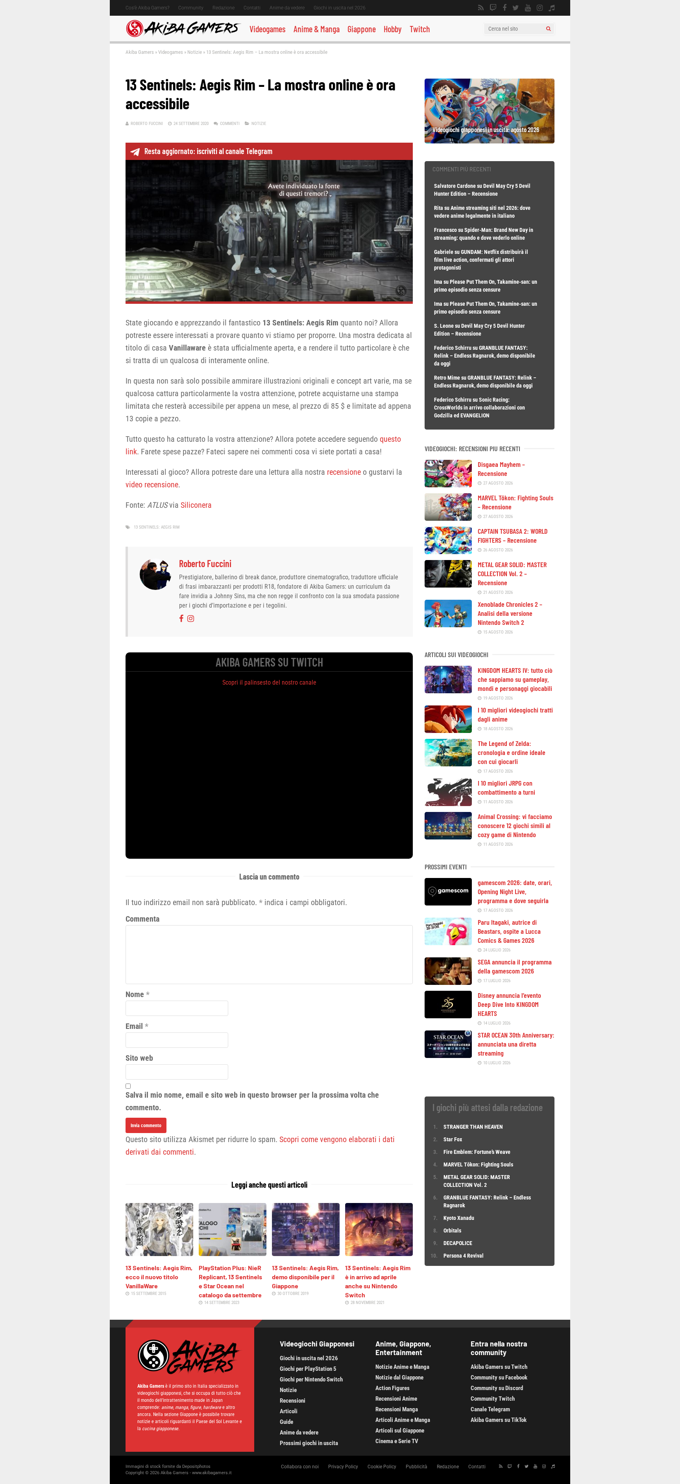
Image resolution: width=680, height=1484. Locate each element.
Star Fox (452, 1139)
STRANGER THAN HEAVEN (473, 1127)
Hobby (393, 29)
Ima (438, 282)
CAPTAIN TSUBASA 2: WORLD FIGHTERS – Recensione (513, 535)
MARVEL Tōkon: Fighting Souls (478, 1164)
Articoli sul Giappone (399, 1430)
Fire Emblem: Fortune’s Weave (476, 1152)
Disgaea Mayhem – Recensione (501, 469)
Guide (286, 1421)
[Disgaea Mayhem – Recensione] (448, 484)
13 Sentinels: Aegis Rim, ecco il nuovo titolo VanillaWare (159, 1276)
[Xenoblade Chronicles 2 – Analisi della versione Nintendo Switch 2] (448, 624)
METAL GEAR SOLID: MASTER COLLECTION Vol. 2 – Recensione (512, 573)
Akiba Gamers (140, 52)
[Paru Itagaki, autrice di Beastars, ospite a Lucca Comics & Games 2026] (448, 942)
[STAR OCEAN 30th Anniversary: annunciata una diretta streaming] (448, 1055)
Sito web (139, 1058)
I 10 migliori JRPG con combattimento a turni (506, 787)
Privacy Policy (343, 1466)
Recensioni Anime (396, 1398)
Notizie (194, 52)
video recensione (152, 484)
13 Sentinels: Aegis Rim (156, 527)
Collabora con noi (300, 1466)
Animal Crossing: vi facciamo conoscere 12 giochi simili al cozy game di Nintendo (515, 825)
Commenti (230, 123)
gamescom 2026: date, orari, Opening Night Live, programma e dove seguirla (515, 891)
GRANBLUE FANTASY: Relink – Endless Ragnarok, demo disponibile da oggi (484, 356)
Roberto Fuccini (147, 123)
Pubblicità (416, 1466)
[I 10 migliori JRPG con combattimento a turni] (448, 803)
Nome (135, 994)
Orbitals (452, 1230)
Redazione (224, 8)
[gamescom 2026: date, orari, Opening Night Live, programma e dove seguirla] (448, 902)
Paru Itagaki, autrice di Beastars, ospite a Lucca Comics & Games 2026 (509, 931)
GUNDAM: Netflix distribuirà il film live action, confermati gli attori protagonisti (481, 260)
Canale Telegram (490, 1409)
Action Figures (392, 1388)
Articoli (289, 1411)
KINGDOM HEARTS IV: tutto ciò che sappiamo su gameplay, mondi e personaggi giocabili (515, 679)
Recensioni (292, 1400)
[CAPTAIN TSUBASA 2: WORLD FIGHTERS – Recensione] (448, 551)
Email (134, 1026)
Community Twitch (493, 1398)
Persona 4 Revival (463, 1256)
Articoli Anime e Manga (402, 1419)
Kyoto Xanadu (458, 1218)
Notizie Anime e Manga (402, 1366)
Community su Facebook (499, 1377)
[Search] (548, 29)
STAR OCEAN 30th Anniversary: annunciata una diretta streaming (516, 1043)
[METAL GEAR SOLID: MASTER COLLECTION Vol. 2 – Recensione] (448, 585)
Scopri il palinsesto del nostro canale (269, 682)
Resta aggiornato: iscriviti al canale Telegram (208, 151)
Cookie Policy (382, 1466)
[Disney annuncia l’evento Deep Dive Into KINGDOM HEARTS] (448, 1015)
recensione (344, 472)
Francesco (445, 230)
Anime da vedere (287, 8)
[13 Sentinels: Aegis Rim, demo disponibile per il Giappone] (306, 1253)
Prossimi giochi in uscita (309, 1443)
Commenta (142, 919)
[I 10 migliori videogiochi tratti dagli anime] (448, 730)
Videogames (267, 29)
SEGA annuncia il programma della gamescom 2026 (515, 966)
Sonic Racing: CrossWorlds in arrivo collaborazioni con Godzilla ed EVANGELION (479, 408)
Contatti (252, 8)
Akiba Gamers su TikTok (499, 1419)
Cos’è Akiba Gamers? (147, 8)
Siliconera (196, 505)
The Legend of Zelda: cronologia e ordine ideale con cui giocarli (511, 752)
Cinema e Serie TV (396, 1441)
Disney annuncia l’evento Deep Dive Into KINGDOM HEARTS (509, 1004)
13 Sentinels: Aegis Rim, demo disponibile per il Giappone (305, 1276)
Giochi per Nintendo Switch (311, 1379)
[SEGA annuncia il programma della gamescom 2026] (448, 982)
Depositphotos (196, 1466)
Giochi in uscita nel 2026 (340, 8)
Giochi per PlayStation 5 (308, 1368)
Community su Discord (497, 1388)
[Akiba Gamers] (184, 36)
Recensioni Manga (396, 1409)
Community (190, 8)
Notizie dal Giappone (399, 1377)
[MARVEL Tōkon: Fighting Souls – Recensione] (448, 518)
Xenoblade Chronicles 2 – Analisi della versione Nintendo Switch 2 (510, 613)
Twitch (420, 29)
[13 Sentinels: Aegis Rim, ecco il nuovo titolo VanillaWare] (159, 1253)
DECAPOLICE (457, 1243)
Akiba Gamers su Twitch (499, 1366)
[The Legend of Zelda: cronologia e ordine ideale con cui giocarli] (448, 763)
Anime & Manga (317, 29)
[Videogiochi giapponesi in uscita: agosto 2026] (489, 140)
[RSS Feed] (481, 8)
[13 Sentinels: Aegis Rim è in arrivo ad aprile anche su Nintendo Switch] (379, 1253)
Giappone (361, 29)
